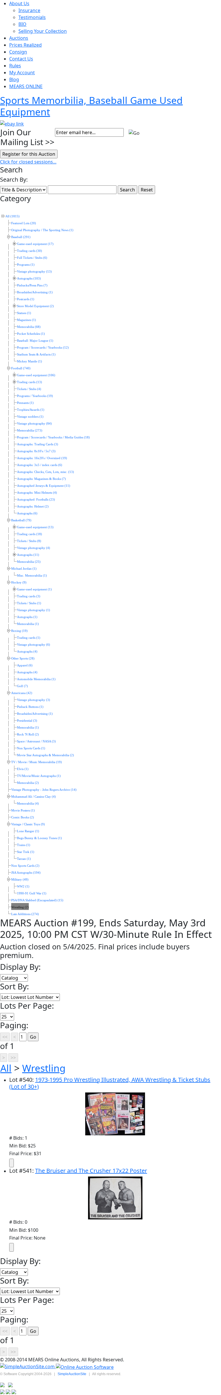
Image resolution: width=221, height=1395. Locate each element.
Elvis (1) (22, 769)
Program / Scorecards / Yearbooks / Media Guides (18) (53, 437)
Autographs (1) (27, 617)
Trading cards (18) (29, 534)
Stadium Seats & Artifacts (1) (36, 354)
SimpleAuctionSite (72, 1374)
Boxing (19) (19, 630)
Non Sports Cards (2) (25, 865)
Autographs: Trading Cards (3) (37, 444)
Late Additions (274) (25, 914)
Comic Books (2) (22, 817)
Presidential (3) (27, 720)
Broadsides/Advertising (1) (35, 292)
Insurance (29, 10)
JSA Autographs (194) (26, 872)
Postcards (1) (25, 299)
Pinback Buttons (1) (30, 706)
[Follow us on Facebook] (10, 1384)
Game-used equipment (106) (36, 375)
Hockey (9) (18, 582)
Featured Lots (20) (23, 223)
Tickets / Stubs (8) (29, 541)
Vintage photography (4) (33, 548)
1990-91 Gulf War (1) (31, 893)
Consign (18, 52)
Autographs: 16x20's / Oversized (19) (42, 458)
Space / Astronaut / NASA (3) (36, 741)
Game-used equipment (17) (35, 244)
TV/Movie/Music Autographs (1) (39, 776)
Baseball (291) (21, 237)
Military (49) (19, 879)
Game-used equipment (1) (34, 589)
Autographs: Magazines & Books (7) (41, 478)
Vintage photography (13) (34, 271)
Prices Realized (25, 45)
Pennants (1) (25, 402)
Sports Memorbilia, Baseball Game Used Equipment (91, 106)
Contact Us (21, 59)
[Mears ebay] (12, 123)
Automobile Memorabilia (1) (36, 679)
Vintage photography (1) (33, 610)
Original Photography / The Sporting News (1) (42, 230)
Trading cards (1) (28, 637)
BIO (22, 24)
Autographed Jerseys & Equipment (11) (43, 485)
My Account (22, 72)
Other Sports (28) (23, 658)
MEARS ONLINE (26, 86)
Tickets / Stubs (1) (29, 603)
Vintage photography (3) (33, 700)
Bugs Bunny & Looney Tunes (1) (39, 838)
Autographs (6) (27, 513)
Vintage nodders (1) (30, 416)
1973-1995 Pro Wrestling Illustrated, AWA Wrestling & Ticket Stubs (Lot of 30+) (109, 1083)
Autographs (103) (29, 278)
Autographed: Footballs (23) (36, 499)
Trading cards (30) (29, 250)
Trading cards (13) (29, 382)
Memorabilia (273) (29, 430)
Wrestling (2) (20, 907)
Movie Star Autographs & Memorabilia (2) (45, 755)
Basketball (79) (21, 520)
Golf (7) (22, 686)
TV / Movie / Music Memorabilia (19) (36, 762)
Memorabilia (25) (29, 561)
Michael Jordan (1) (24, 568)
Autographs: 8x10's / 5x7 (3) (36, 451)
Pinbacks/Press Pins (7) (32, 285)
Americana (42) (21, 693)
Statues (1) (24, 313)
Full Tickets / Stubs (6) (32, 257)
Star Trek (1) (25, 852)
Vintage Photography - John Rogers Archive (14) (44, 789)
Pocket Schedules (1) (31, 333)
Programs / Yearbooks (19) (35, 396)
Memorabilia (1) (28, 624)
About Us (19, 3)
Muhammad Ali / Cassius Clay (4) (33, 796)
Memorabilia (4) (28, 803)
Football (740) (21, 368)
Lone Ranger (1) (28, 831)
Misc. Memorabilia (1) (32, 575)
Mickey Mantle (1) (29, 361)
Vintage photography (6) (33, 644)
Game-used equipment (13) (35, 527)
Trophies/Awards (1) (30, 409)
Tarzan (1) (24, 858)
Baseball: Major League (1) (35, 340)
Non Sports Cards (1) (31, 748)
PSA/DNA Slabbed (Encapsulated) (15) (37, 900)
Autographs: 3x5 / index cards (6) (39, 465)
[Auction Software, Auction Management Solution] (28, 1366)
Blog (14, 79)
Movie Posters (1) (23, 810)
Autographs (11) (28, 554)
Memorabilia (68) (29, 326)
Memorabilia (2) (28, 782)
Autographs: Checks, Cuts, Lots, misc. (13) (45, 472)
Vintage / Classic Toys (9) (28, 824)
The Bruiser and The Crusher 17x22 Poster (91, 1170)
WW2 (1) (23, 886)
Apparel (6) (25, 665)
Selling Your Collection (42, 31)
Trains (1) (23, 845)
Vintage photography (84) (34, 423)
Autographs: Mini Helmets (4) (37, 492)
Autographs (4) (27, 651)
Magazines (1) (26, 320)
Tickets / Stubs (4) (29, 389)
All (6, 1068)
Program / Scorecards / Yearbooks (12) (43, 347)
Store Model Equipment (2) (35, 306)
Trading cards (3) (28, 596)
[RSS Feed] (2, 1384)
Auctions (18, 38)
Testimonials (32, 17)
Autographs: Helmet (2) (33, 506)
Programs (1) (26, 264)
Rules (15, 65)
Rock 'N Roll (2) (28, 734)
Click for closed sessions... (28, 162)
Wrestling (44, 1068)
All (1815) (12, 216)
